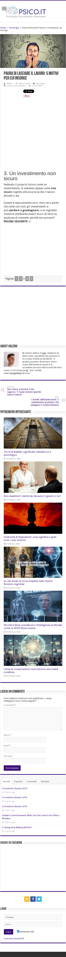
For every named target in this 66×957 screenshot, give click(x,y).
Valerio (10, 83)
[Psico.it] (33, 11)
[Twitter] (39, 899)
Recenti (6, 781)
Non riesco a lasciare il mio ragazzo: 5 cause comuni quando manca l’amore (24, 391)
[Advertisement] (33, 134)
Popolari (18, 781)
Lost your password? (14, 938)
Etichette (45, 781)
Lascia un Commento (16, 86)
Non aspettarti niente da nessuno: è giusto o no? (32, 496)
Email (7, 745)
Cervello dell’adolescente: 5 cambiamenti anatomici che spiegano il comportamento (45, 401)
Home (3, 27)
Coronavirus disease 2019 (14, 788)
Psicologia (14, 27)
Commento (10, 705)
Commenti (32, 781)
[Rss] (27, 899)
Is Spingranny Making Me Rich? (17, 827)
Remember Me (26, 931)
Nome (7, 735)
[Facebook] (33, 899)
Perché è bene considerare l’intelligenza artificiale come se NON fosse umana (33, 627)
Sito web (8, 756)
